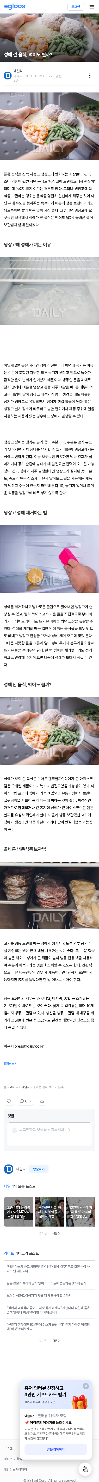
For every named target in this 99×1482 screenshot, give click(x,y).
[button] (41, 1130)
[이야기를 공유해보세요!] (42, 1101)
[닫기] (86, 1386)
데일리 (26, 1087)
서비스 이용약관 (14, 1459)
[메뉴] (90, 75)
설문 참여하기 (56, 1449)
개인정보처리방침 (15, 1469)
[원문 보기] (11, 1063)
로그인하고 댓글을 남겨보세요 (41, 1129)
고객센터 (9, 1448)
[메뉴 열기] (91, 6)
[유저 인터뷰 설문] (85, 1469)
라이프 (14, 1087)
